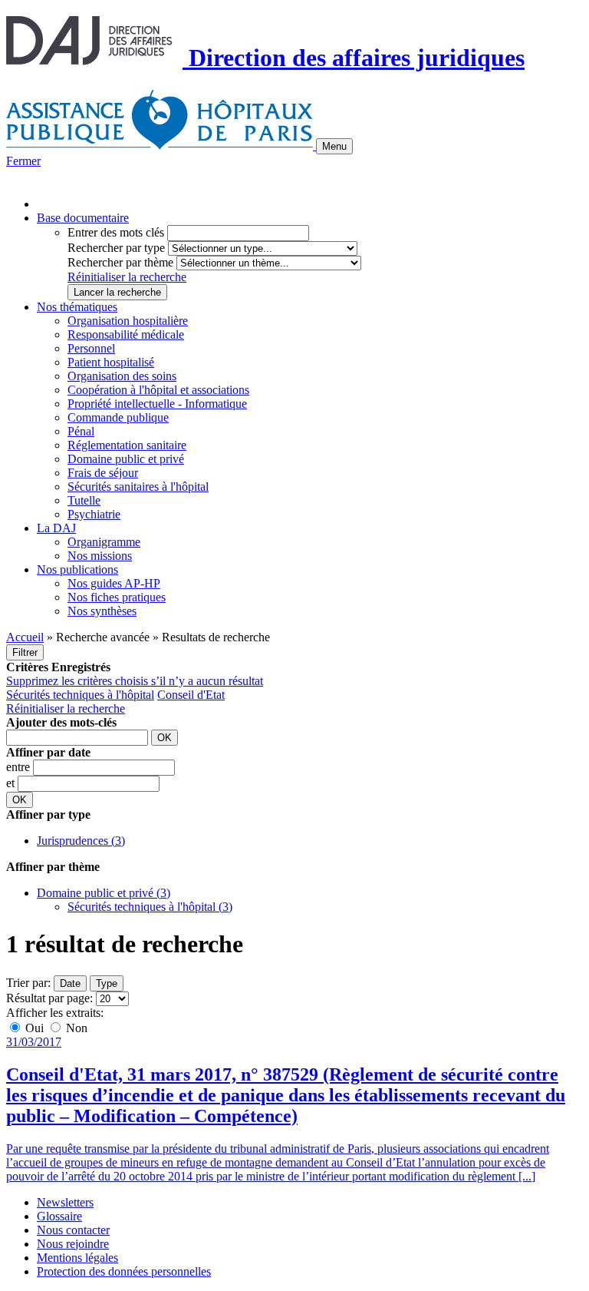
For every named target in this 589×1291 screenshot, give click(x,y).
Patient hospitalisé (110, 362)
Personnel (91, 348)
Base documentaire (83, 217)
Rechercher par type (116, 247)
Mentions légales (77, 1257)
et (12, 782)
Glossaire (59, 1216)
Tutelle (83, 500)
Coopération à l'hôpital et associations (158, 389)
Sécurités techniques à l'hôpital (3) (149, 906)
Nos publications (77, 569)
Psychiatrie (93, 514)
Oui (34, 1027)
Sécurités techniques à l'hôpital (80, 694)
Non (75, 1027)
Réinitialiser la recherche (126, 276)
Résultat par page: (49, 998)
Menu (334, 146)
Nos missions (99, 555)
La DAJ (56, 528)
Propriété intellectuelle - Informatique (157, 403)
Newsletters (65, 1202)
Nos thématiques (77, 306)
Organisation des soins (121, 375)
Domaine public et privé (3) (103, 892)
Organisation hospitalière (127, 320)
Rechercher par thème (120, 262)
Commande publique (118, 417)
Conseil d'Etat (191, 694)
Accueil (25, 637)
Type (106, 983)
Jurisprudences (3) (81, 840)
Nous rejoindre (73, 1243)
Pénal (80, 431)
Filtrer (25, 652)
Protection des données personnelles (124, 1271)
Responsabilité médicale (125, 334)
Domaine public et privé (125, 458)
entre (19, 766)
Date (70, 983)
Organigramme (103, 541)
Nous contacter (73, 1229)
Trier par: (28, 982)
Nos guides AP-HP (113, 583)
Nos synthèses (102, 610)
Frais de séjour (102, 472)
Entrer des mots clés (115, 232)
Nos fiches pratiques (116, 597)
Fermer (23, 160)
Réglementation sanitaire (126, 445)
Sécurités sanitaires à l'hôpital (138, 486)
